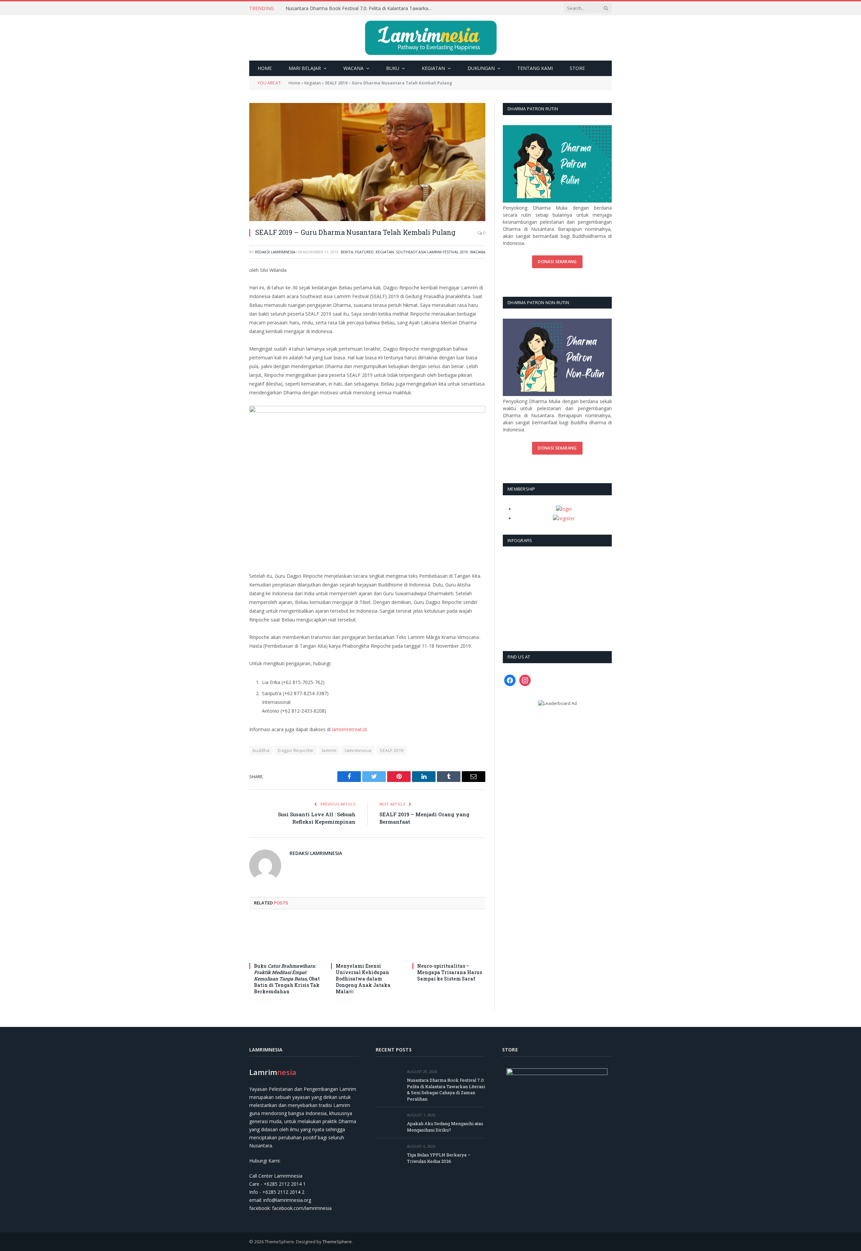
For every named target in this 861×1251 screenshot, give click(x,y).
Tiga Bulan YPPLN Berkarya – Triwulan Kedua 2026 (439, 1158)
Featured (364, 251)
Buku (392, 68)
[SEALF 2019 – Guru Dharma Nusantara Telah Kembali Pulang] (367, 162)
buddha (261, 750)
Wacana (353, 68)
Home (265, 68)
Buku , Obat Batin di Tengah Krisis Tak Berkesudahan (287, 979)
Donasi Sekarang (557, 261)
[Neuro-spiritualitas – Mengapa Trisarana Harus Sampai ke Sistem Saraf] (448, 938)
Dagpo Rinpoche (295, 750)
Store (577, 68)
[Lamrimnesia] (430, 38)
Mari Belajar (305, 68)
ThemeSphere (337, 1242)
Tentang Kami (535, 68)
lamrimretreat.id (349, 729)
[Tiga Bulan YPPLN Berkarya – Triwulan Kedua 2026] (388, 1154)
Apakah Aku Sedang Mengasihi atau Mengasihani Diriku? (347, 8)
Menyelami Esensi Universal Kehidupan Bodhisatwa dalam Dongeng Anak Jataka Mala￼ (363, 979)
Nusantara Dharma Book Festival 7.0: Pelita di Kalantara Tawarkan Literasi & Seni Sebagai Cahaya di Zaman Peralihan (446, 1089)
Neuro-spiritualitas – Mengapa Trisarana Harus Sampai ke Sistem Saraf (449, 972)
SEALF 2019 (391, 750)
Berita (347, 251)
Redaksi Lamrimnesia (275, 251)
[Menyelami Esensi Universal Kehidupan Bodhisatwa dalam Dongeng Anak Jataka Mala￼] (367, 938)
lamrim (329, 750)
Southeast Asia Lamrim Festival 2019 (432, 251)
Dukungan (481, 68)
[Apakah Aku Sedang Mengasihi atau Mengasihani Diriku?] (388, 1123)
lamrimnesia (358, 750)
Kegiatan (433, 68)
